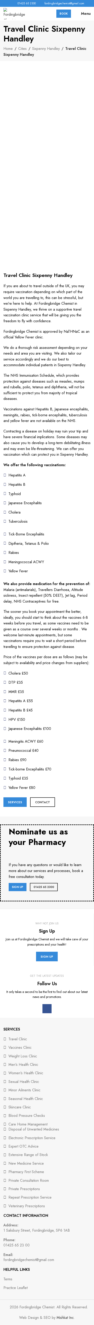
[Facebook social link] (6, 3)
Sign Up (17, 887)
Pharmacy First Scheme (26, 1171)
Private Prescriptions (24, 1189)
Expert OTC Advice (23, 1146)
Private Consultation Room (28, 1180)
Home (8, 48)
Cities (22, 48)
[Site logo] (14, 13)
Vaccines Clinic (19, 1047)
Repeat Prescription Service (30, 1197)
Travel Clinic (17, 1039)
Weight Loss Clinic (22, 1056)
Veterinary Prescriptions (26, 1206)
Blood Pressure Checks (26, 1115)
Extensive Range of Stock (28, 1154)
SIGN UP (47, 956)
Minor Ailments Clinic (24, 1090)
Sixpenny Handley (46, 48)
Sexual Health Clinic (23, 1081)
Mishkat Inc (65, 1317)
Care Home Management (27, 1124)
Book (64, 14)
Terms (7, 1279)
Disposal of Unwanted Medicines (33, 1129)
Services (15, 802)
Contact (42, 802)
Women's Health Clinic (25, 1073)
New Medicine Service (26, 1163)
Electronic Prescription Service (31, 1138)
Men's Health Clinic (23, 1064)
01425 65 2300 (44, 887)
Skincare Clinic (19, 1107)
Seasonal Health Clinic (25, 1098)
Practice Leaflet (15, 1287)
